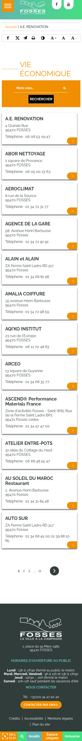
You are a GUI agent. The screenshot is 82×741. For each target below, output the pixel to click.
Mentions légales (60, 718)
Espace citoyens (52, 736)
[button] (25, 38)
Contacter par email (41, 704)
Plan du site (41, 724)
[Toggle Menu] (7, 6)
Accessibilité (33, 718)
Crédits (14, 718)
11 (39, 571)
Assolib (34, 736)
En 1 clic (12, 736)
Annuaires (72, 736)
